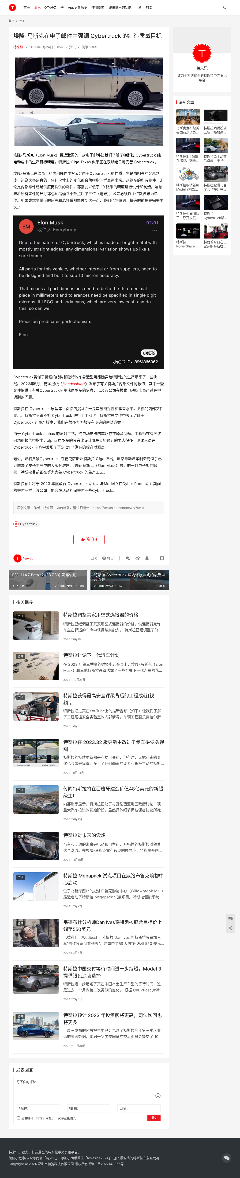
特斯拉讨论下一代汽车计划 (91, 655)
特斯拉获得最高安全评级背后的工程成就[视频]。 (108, 699)
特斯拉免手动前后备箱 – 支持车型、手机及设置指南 (215, 158)
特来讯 (18, 47)
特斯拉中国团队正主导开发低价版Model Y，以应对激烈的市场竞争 (187, 215)
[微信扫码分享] (128, 558)
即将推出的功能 (120, 7)
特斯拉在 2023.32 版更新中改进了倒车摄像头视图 (113, 746)
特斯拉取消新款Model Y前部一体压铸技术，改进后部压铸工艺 (187, 187)
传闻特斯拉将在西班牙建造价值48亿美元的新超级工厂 (113, 792)
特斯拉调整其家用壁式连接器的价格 (100, 615)
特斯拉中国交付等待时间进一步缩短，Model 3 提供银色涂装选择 (112, 972)
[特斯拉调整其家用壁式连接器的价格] (36, 625)
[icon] (226, 1158)
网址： (125, 1108)
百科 (138, 7)
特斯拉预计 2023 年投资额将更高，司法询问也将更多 (112, 1019)
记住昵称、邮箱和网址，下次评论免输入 (48, 1118)
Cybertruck (29, 524)
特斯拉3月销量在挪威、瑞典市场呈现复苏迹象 (187, 158)
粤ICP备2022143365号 (106, 1164)
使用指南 (98, 7)
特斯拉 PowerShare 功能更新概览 (187, 244)
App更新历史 (77, 7)
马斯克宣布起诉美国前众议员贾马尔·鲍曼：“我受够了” (187, 130)
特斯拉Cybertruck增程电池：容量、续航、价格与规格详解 (216, 215)
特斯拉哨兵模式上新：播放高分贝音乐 (215, 130)
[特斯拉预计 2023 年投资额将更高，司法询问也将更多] (36, 1026)
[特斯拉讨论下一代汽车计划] (36, 666)
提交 (154, 1118)
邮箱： (74, 1108)
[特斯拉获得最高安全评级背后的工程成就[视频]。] (36, 706)
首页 (26, 7)
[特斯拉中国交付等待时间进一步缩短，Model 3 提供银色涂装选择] (36, 979)
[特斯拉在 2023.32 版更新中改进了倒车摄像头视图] (36, 753)
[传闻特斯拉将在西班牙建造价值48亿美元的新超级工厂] (36, 799)
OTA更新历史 (54, 7)
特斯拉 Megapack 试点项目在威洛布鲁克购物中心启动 (113, 879)
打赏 (107, 557)
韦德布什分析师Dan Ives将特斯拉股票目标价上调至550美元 (112, 926)
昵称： (24, 1108)
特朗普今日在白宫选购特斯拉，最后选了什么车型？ (215, 244)
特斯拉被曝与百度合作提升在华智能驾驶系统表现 (215, 187)
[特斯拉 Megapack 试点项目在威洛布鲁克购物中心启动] (36, 886)
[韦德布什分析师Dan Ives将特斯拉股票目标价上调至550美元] (36, 933)
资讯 (37, 7)
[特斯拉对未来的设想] (36, 846)
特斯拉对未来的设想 (84, 835)
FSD (149, 7)
